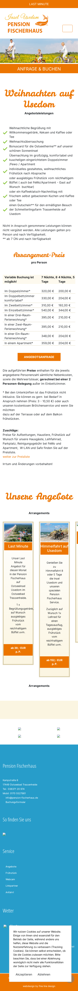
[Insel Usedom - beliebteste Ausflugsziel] (58, 736)
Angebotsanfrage (39, 357)
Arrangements (39, 513)
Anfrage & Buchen (39, 69)
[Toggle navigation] (67, 28)
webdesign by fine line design (39, 986)
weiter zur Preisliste (16, 456)
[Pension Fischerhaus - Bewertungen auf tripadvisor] (58, 728)
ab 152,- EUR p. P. (54, 662)
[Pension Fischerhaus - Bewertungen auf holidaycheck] (19, 728)
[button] (6, 51)
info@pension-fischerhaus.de (22, 797)
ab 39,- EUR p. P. (18, 649)
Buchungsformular (16, 802)
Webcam (10, 879)
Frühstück (11, 873)
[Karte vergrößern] (4, 834)
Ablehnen (44, 974)
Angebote (11, 866)
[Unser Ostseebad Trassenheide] (19, 736)
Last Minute (39, 4)
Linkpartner (12, 885)
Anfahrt (10, 892)
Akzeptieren (24, 974)
